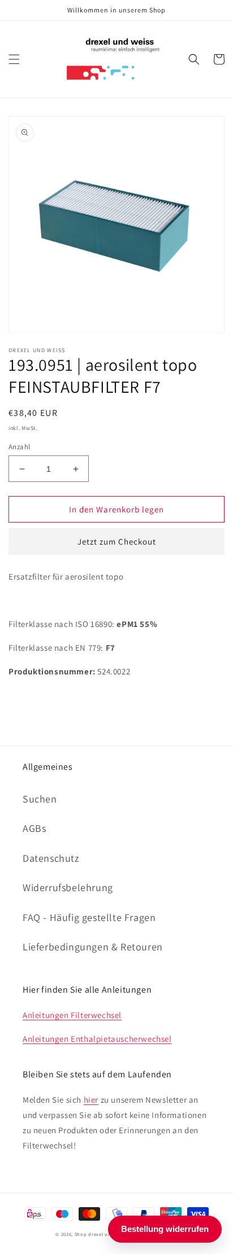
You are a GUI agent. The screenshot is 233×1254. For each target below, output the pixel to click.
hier (91, 1099)
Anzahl (19, 446)
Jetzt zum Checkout (116, 541)
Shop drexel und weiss (101, 1234)
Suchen (40, 798)
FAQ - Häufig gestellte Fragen (89, 917)
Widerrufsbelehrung (68, 887)
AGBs (34, 828)
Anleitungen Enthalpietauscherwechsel (97, 1038)
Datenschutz (51, 858)
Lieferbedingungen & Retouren (93, 946)
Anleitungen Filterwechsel (72, 1015)
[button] (14, 59)
